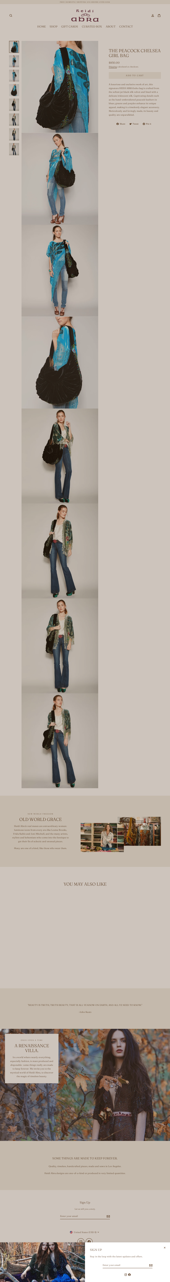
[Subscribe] (150, 1265)
